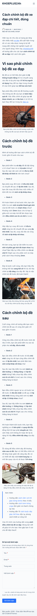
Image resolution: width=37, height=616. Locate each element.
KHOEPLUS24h (11, 3)
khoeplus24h (28, 49)
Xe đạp (17, 31)
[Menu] (34, 4)
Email (6, 560)
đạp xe (25, 102)
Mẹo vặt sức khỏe (8, 31)
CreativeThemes (11, 613)
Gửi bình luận (9, 601)
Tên (6, 553)
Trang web (8, 566)
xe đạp (16, 41)
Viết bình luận (9, 573)
